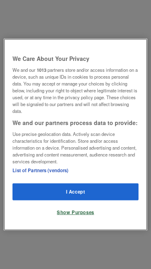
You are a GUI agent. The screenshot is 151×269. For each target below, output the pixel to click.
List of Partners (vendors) (40, 170)
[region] (75, 134)
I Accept (75, 191)
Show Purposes (75, 212)
